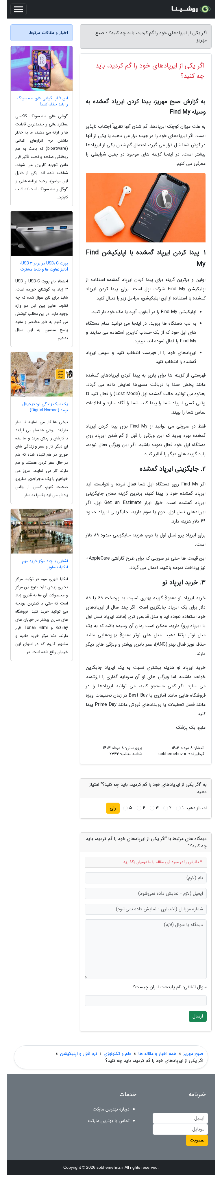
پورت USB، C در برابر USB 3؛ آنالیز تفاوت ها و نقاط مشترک (44, 266)
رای (113, 808)
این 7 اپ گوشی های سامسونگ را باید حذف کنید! (42, 101)
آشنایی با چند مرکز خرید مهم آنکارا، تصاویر (45, 564)
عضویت (197, 1140)
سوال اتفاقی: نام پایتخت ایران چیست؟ (170, 987)
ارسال (198, 1016)
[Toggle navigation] (18, 9)
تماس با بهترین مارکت (109, 1120)
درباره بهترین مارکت (111, 1109)
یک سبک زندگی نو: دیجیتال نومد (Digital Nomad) (45, 407)
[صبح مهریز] (190, 9)
